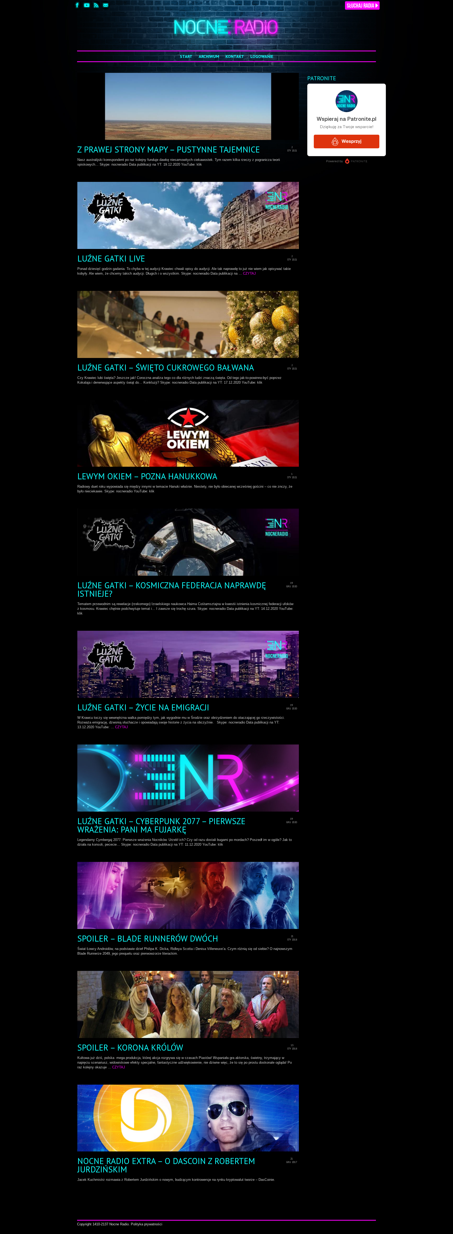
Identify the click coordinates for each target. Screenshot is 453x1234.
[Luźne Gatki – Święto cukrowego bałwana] (188, 324)
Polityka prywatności (146, 1224)
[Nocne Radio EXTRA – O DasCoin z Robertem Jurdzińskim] (188, 1118)
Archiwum (209, 56)
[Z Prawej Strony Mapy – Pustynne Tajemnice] (188, 106)
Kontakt (234, 56)
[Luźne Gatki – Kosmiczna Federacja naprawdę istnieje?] (188, 542)
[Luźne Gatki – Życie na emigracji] (188, 664)
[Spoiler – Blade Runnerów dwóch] (188, 895)
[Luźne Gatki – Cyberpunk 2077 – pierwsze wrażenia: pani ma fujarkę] (188, 778)
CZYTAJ (249, 273)
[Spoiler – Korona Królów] (188, 1004)
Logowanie (261, 56)
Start (186, 56)
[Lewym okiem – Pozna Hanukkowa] (188, 433)
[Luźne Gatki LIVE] (188, 215)
